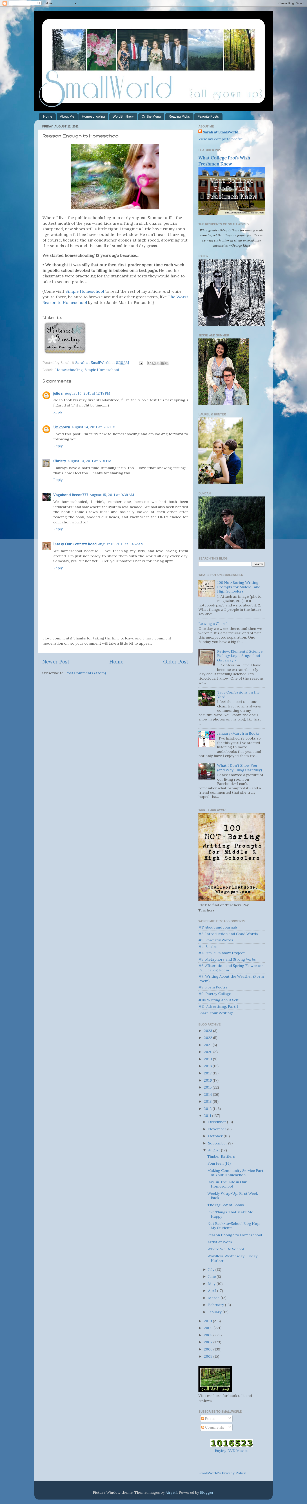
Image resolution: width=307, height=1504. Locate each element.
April (212, 1290)
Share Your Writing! (215, 1013)
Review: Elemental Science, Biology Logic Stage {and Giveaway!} (240, 655)
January (215, 1312)
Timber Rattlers (221, 1156)
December (217, 1122)
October (216, 1136)
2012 (208, 1108)
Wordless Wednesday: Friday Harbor (232, 1258)
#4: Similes (207, 946)
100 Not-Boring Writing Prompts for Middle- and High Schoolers (238, 586)
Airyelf (171, 1492)
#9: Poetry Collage (214, 993)
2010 (208, 1321)
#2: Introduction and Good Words (228, 933)
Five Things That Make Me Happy (230, 1214)
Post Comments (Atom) (85, 673)
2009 (209, 1328)
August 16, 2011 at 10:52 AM (121, 544)
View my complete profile (220, 139)
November (217, 1129)
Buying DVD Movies (231, 1450)
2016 (208, 1080)
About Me (67, 116)
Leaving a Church (213, 623)
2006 (208, 1349)
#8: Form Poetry (213, 987)
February (216, 1304)
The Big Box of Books (225, 1205)
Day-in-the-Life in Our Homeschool (227, 1184)
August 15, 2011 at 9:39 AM (112, 494)
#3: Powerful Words (215, 940)
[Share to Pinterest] (167, 363)
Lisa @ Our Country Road (75, 544)
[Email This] (149, 363)
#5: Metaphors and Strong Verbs (227, 959)
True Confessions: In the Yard (238, 694)
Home (47, 116)
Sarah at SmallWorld (220, 132)
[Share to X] (158, 363)
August (214, 1150)
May (212, 1283)
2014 (208, 1094)
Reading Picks (179, 116)
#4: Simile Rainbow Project (221, 953)
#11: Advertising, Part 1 (218, 1006)
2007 (208, 1342)
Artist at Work (219, 1242)
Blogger (207, 1492)
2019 (208, 1059)
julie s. (58, 393)
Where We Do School (225, 1249)
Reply (58, 412)
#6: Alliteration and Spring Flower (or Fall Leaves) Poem (230, 967)
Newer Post (55, 661)
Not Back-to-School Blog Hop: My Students (233, 1225)
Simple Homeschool (84, 291)
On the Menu (151, 116)
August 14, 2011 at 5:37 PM (93, 427)
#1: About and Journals (218, 927)
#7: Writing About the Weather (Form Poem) (231, 978)
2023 (208, 1030)
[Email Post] (140, 362)
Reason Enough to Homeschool (234, 1235)
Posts (209, 1418)
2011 (208, 1115)
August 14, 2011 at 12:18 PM (87, 393)
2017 (208, 1073)
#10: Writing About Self (218, 1000)
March (214, 1297)
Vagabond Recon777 (70, 494)
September (218, 1143)
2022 (208, 1037)
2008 (208, 1335)
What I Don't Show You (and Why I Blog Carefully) (239, 767)
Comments (214, 1427)
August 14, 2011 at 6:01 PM (89, 461)
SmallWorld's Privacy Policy (222, 1473)
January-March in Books (238, 733)
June (212, 1276)
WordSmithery (123, 116)
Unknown (61, 427)
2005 (208, 1356)
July (211, 1269)
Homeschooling (93, 116)
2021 (208, 1045)
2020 (208, 1052)
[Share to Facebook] (162, 363)
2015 (208, 1087)
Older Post (175, 661)
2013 (208, 1101)
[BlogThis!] (154, 363)
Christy (59, 461)
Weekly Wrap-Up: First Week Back (232, 1195)
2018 (208, 1066)
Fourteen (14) (219, 1163)
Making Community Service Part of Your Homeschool (235, 1172)
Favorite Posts (208, 116)
